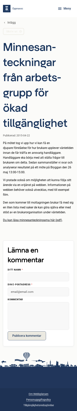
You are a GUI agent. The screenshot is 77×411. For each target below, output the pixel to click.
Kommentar (15, 299)
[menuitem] (13, 32)
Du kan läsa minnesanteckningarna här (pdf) (32, 220)
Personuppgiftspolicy (38, 399)
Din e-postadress (20, 284)
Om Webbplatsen (38, 393)
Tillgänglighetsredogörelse (38, 405)
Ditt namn (15, 269)
